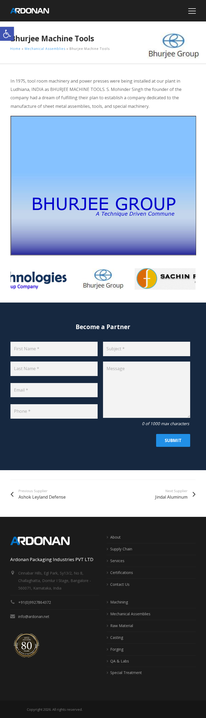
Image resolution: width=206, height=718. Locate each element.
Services (117, 560)
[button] (7, 34)
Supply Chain (121, 548)
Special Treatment (126, 672)
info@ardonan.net (33, 616)
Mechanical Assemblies (45, 48)
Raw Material (121, 625)
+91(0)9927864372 (34, 602)
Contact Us (120, 584)
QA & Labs (119, 661)
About (115, 537)
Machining (119, 602)
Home (15, 48)
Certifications (121, 572)
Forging (116, 649)
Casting (116, 637)
